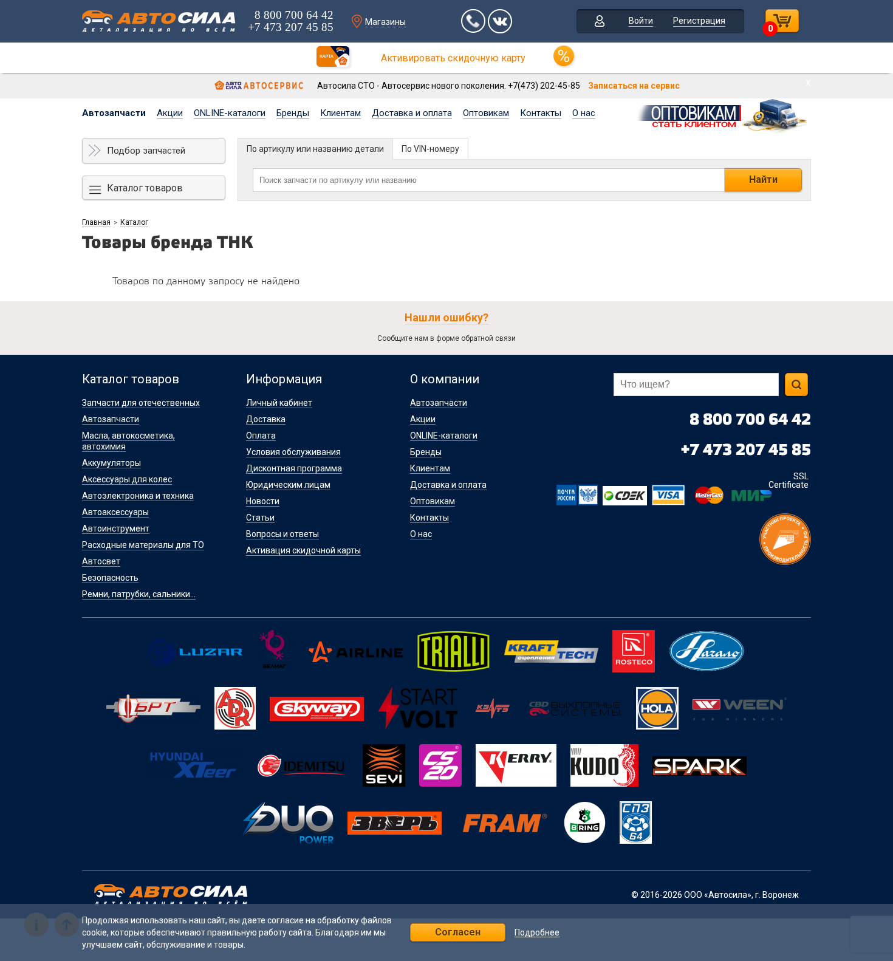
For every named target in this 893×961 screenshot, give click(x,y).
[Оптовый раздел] (723, 114)
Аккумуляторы (111, 463)
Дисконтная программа (294, 468)
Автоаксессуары (115, 512)
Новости (262, 501)
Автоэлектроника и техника (138, 496)
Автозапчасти (114, 113)
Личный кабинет (279, 403)
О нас (583, 113)
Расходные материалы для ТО (143, 545)
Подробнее (537, 932)
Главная (96, 222)
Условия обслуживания (293, 452)
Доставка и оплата (412, 113)
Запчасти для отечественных (141, 403)
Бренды (292, 113)
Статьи (260, 517)
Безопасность (110, 578)
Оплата (261, 435)
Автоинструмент (115, 528)
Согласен (458, 932)
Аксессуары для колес (127, 479)
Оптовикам (486, 113)
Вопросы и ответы (282, 534)
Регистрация (699, 21)
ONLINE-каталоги (229, 113)
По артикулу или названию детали (315, 149)
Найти (763, 179)
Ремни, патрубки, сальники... (139, 594)
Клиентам (340, 113)
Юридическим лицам (288, 485)
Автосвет (101, 561)
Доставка (266, 419)
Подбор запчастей (146, 150)
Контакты (540, 113)
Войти (641, 21)
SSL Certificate (788, 480)
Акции (170, 113)
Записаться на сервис (634, 86)
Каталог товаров (145, 188)
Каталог (134, 222)
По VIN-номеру (430, 149)
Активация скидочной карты (303, 550)
